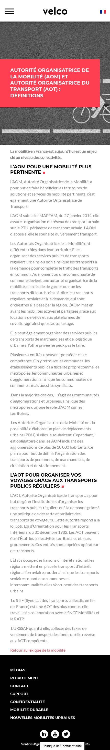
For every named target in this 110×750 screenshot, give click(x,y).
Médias (17, 670)
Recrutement (24, 678)
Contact (19, 686)
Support (19, 694)
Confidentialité (27, 702)
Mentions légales (32, 744)
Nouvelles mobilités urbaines (42, 717)
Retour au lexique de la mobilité (37, 650)
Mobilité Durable (29, 709)
